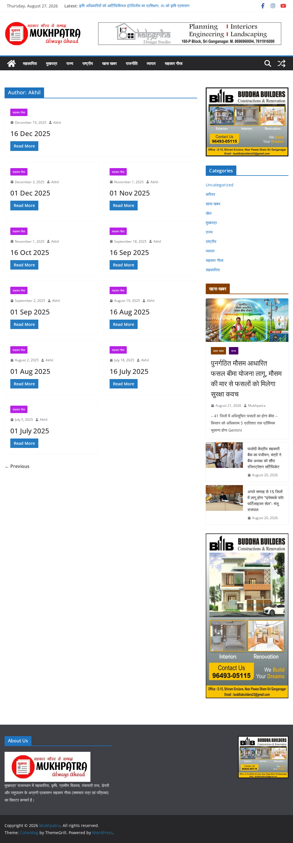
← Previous (17, 466)
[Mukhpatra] (11, 63)
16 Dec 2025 (30, 133)
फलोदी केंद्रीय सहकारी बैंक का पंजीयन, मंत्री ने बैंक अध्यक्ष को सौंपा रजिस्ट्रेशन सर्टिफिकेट (264, 457)
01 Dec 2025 (30, 193)
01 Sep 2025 (30, 311)
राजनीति (132, 63)
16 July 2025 (129, 371)
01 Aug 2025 (30, 371)
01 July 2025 (29, 430)
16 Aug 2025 (130, 311)
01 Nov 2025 (130, 193)
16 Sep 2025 (129, 252)
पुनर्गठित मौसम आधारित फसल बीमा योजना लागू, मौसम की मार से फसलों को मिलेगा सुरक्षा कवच (246, 378)
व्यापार (151, 63)
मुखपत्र (51, 63)
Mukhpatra (257, 405)
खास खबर (109, 63)
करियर (210, 194)
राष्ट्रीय (87, 63)
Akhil (57, 122)
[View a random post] (281, 63)
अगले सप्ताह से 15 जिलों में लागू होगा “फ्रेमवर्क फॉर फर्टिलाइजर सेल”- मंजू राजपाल (266, 500)
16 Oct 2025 (29, 252)
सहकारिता (30, 63)
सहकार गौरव (174, 63)
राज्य (69, 63)
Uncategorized (219, 185)
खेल (208, 213)
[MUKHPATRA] (47, 755)
